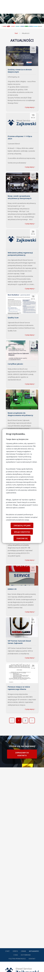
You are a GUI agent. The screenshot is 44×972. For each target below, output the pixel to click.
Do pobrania (26, 955)
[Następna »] (32, 720)
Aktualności (25, 33)
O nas (15, 955)
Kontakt (32, 959)
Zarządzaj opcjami (22, 525)
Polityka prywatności (17, 959)
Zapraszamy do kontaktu (22, 754)
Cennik (23, 951)
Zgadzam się (22, 538)
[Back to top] (39, 967)
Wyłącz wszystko (22, 532)
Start (16, 33)
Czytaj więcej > (30, 107)
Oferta (15, 951)
